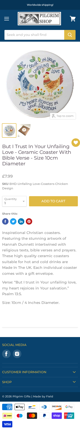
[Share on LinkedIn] (21, 221)
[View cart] (73, 19)
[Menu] (6, 19)
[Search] (70, 35)
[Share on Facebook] (5, 221)
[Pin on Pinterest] (29, 221)
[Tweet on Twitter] (13, 221)
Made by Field (43, 396)
